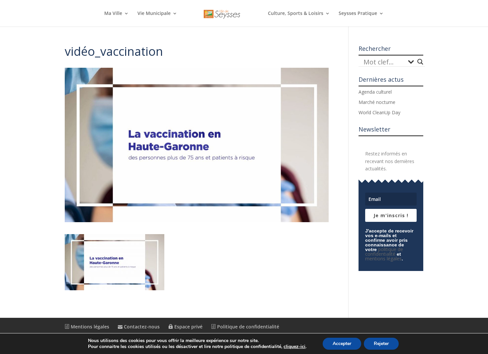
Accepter (342, 343)
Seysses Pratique (358, 13)
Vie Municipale (154, 13)
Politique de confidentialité (247, 326)
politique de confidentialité (384, 251)
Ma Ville (113, 13)
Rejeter (381, 343)
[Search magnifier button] (420, 61)
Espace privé (188, 326)
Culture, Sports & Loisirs (295, 13)
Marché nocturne (377, 102)
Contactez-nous (141, 326)
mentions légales (383, 258)
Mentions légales (89, 326)
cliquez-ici (294, 347)
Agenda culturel (375, 92)
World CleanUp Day (379, 112)
